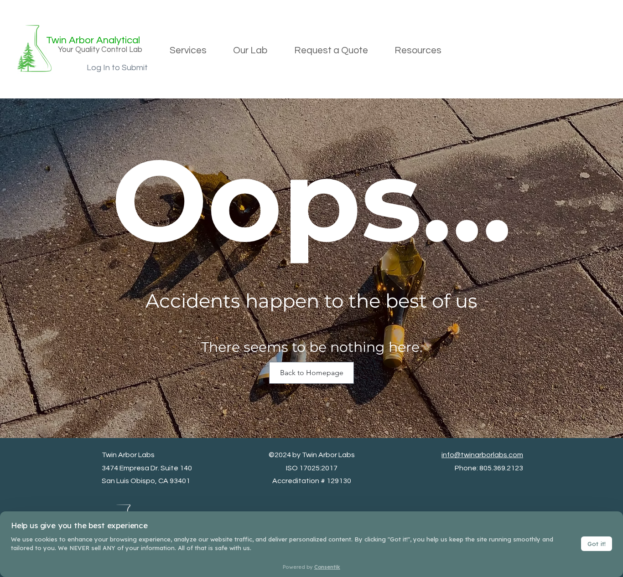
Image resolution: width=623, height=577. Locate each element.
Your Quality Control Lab (100, 50)
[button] (188, 50)
